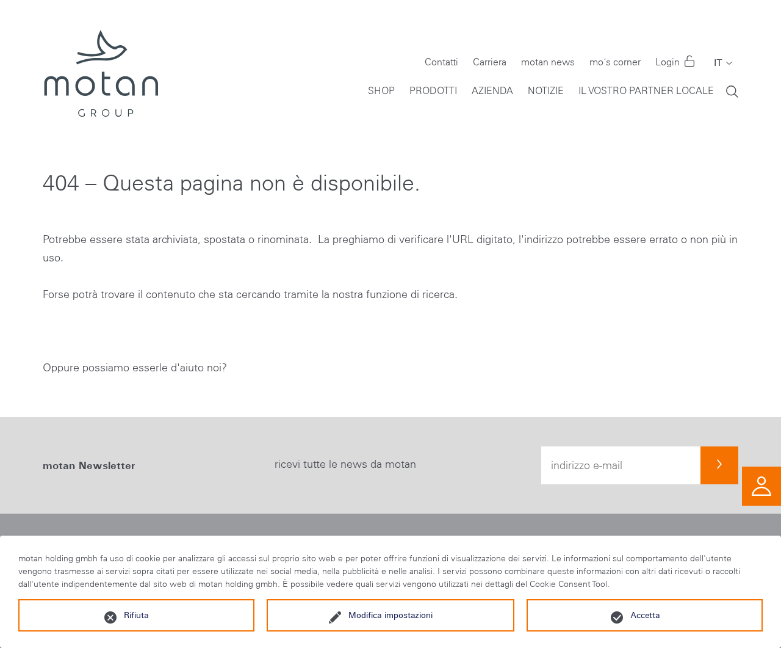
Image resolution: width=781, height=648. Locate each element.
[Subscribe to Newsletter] (719, 465)
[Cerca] (732, 91)
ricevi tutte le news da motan (345, 464)
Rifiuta (136, 615)
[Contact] (761, 485)
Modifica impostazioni (390, 615)
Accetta (645, 615)
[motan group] (100, 73)
